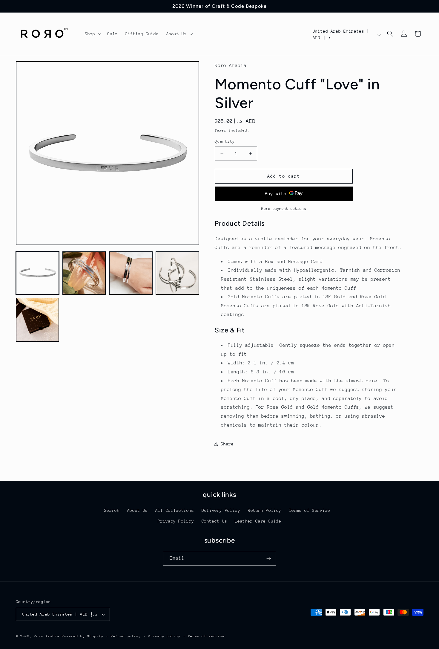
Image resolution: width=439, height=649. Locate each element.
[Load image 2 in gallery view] (84, 273)
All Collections (174, 510)
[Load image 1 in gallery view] (37, 273)
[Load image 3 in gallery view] (131, 273)
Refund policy (126, 636)
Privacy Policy (176, 521)
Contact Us (214, 521)
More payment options (283, 209)
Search (112, 510)
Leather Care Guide (258, 521)
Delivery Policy (221, 510)
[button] (92, 33)
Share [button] (227, 444)
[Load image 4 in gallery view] (177, 273)
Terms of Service (309, 510)
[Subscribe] (269, 558)
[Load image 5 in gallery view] (37, 319)
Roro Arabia (46, 636)
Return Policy (264, 510)
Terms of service (206, 636)
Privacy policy (164, 636)
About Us (137, 510)
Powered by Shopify (82, 636)
